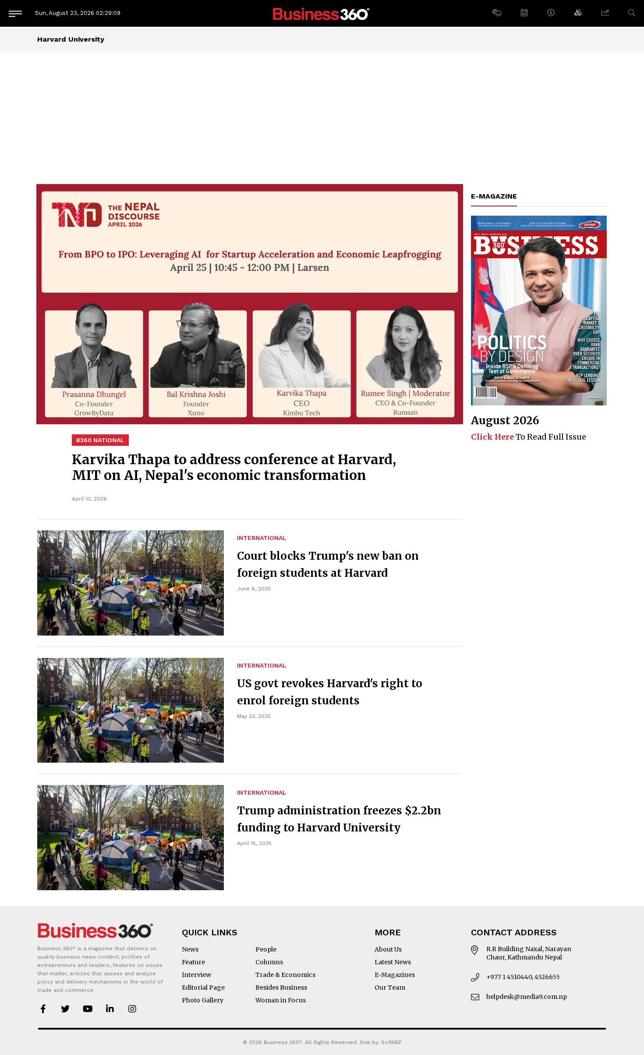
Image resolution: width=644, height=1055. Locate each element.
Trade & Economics (285, 975)
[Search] (631, 13)
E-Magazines (395, 975)
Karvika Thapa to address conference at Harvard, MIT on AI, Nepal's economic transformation (234, 467)
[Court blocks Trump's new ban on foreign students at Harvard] (130, 583)
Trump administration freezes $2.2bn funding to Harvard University (339, 819)
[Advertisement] (322, 118)
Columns (269, 962)
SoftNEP (391, 1042)
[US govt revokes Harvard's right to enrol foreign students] (130, 710)
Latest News (393, 962)
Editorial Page (203, 987)
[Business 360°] (322, 13)
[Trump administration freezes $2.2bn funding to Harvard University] (130, 837)
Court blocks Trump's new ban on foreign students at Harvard (328, 564)
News (190, 949)
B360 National (100, 440)
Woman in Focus (280, 1000)
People (265, 949)
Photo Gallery (202, 1000)
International (262, 537)
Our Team (390, 987)
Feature (193, 962)
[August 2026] (539, 310)
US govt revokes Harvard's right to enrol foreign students (329, 692)
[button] (496, 13)
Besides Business (281, 987)
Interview (196, 975)
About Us (388, 949)
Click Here (492, 437)
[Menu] (15, 13)
